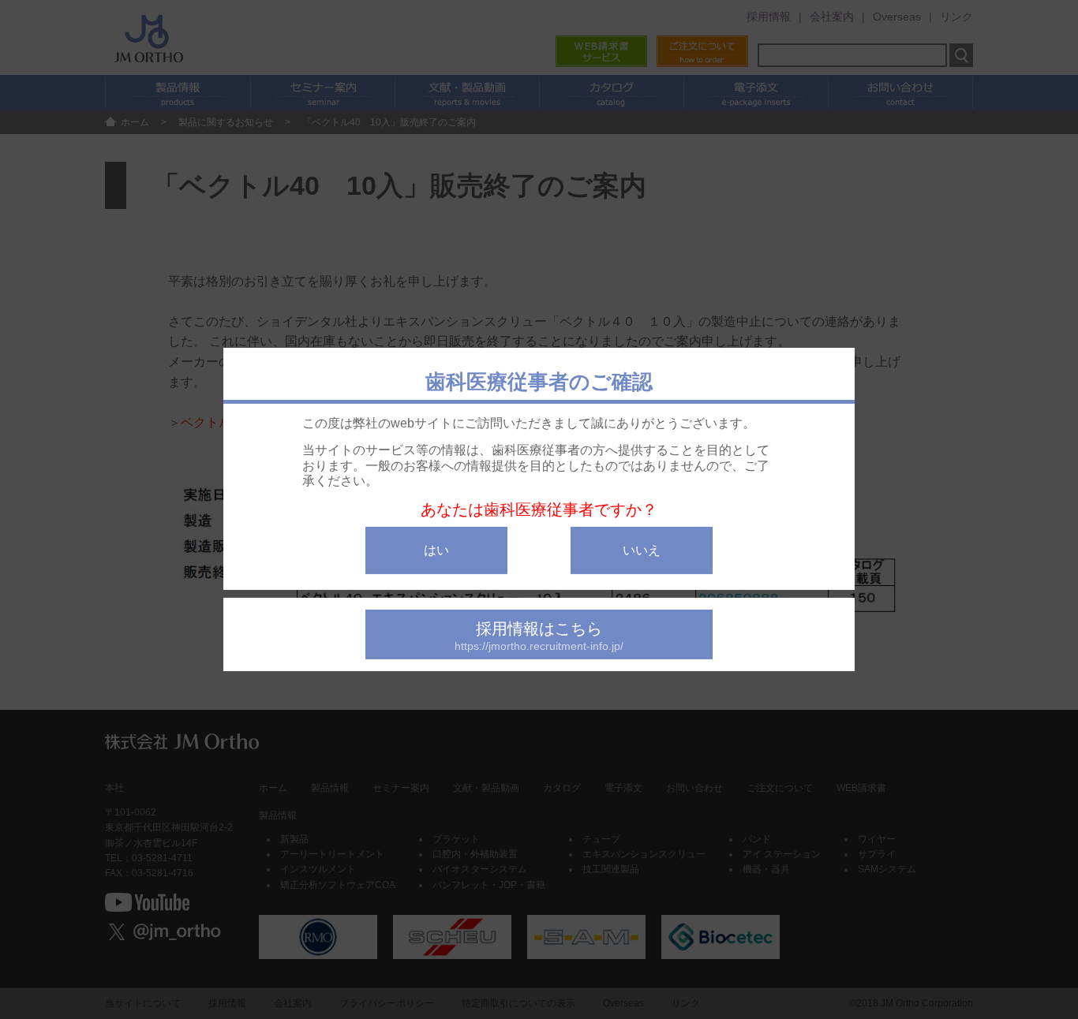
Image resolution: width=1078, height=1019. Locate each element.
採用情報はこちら (539, 636)
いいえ (642, 550)
